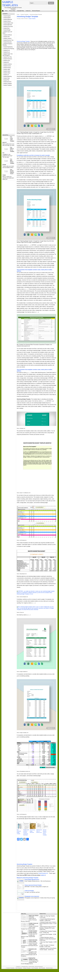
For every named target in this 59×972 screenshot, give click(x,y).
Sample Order (7, 78)
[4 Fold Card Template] (21, 894)
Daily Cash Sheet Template (46, 942)
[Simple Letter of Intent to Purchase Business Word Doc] (25, 919)
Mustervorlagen (49, 968)
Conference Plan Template (46, 934)
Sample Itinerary (7, 67)
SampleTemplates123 (43, 873)
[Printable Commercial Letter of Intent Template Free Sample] (25, 927)
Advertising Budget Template (23, 41)
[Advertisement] (36, 30)
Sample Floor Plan (8, 57)
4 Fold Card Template (29, 890)
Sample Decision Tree (8, 40)
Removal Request (36, 10)
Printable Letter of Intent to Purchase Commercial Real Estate (26, 832)
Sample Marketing (8, 76)
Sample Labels (7, 69)
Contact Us (28, 10)
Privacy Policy (12, 10)
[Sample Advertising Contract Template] (24, 943)
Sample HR (6, 62)
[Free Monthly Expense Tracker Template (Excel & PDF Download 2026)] (6, 173)
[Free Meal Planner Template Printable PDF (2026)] (6, 162)
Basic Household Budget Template (19, 831)
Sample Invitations (8, 64)
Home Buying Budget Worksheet (32, 831)
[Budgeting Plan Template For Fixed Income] (24, 959)
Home (6, 10)
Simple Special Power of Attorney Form (39, 831)
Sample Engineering (8, 46)
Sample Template (26, 968)
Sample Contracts (8, 38)
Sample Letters (7, 71)
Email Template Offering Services (32, 879)
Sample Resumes (7, 81)
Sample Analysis (7, 21)
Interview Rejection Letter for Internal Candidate (45, 832)
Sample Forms (7, 60)
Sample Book (7, 28)
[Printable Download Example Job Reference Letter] (24, 934)
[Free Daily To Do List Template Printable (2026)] (6, 151)
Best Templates (19, 968)
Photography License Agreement (32, 896)
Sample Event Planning (9, 48)
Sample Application (8, 24)
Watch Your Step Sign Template (47, 915)
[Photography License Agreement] (20, 897)
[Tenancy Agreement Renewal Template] (20, 888)
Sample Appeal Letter (8, 23)
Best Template (42, 968)
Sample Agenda (7, 15)
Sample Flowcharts (8, 58)
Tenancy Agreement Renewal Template (33, 885)
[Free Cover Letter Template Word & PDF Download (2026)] (6, 140)
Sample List (6, 74)
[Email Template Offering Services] (20, 880)
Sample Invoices (7, 65)
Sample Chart (7, 36)
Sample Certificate (8, 34)
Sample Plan (6, 79)
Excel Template (35, 968)
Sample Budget (7, 30)
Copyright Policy (20, 10)
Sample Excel (7, 50)
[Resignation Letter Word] (24, 952)
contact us (43, 875)
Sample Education (8, 42)
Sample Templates (25, 14)
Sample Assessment (8, 26)
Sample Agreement (8, 19)
